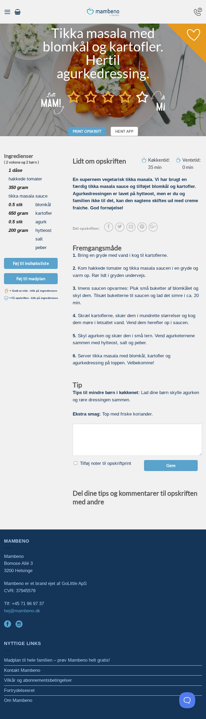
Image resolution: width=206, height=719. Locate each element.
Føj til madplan (30, 278)
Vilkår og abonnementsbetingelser (38, 680)
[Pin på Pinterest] (141, 227)
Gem (170, 465)
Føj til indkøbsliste (31, 263)
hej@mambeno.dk (22, 610)
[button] (7, 11)
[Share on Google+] (153, 227)
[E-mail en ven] (130, 227)
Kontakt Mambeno (22, 670)
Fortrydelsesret (19, 690)
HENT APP (124, 131)
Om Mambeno (18, 700)
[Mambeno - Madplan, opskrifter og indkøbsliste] (103, 12)
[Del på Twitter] (119, 227)
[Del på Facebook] (108, 227)
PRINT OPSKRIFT (87, 131)
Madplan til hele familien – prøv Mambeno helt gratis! (57, 660)
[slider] (108, 97)
